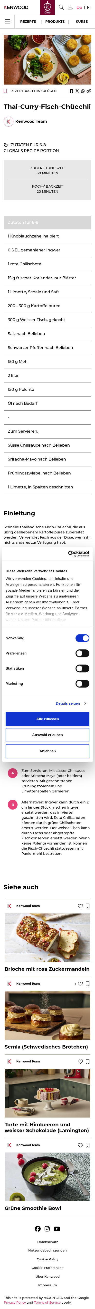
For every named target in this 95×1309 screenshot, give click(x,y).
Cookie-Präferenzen (48, 1268)
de (79, 7)
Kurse (82, 21)
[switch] (82, 653)
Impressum (47, 1285)
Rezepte (28, 21)
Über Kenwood (48, 1276)
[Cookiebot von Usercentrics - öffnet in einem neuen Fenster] (68, 554)
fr (89, 7)
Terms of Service (47, 1302)
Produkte (55, 21)
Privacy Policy (15, 1302)
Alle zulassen (47, 719)
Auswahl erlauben (47, 735)
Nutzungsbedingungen (47, 1250)
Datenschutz (47, 1242)
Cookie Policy (47, 1259)
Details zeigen (68, 703)
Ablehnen (47, 751)
